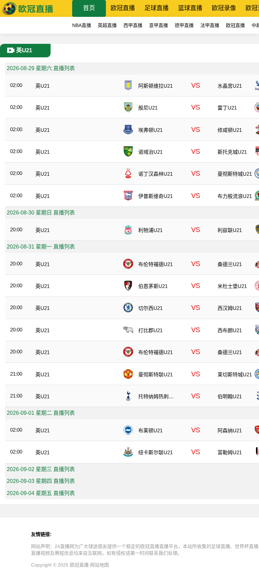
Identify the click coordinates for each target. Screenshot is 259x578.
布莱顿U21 (150, 430)
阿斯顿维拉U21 (155, 86)
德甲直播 (184, 25)
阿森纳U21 (230, 430)
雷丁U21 (227, 108)
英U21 (42, 86)
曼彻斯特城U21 (235, 174)
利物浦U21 (150, 230)
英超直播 (107, 25)
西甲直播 (132, 25)
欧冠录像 (224, 8)
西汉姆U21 (230, 308)
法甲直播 (209, 25)
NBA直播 (81, 25)
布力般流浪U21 (235, 196)
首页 (89, 8)
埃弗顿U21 (150, 130)
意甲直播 (158, 25)
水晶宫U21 (230, 86)
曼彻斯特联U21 (155, 374)
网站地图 (99, 565)
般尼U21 (147, 108)
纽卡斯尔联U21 (155, 452)
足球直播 (156, 8)
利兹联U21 (230, 230)
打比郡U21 (150, 330)
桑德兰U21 (230, 264)
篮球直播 (190, 8)
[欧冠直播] (27, 15)
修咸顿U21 (230, 130)
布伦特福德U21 (155, 264)
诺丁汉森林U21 (155, 174)
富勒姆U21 (230, 452)
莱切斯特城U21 (235, 374)
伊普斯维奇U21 (155, 196)
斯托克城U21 (232, 152)
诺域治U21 (150, 152)
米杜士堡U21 (232, 286)
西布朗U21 (230, 330)
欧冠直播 (123, 8)
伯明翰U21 (230, 396)
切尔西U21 (150, 308)
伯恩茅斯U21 (153, 286)
